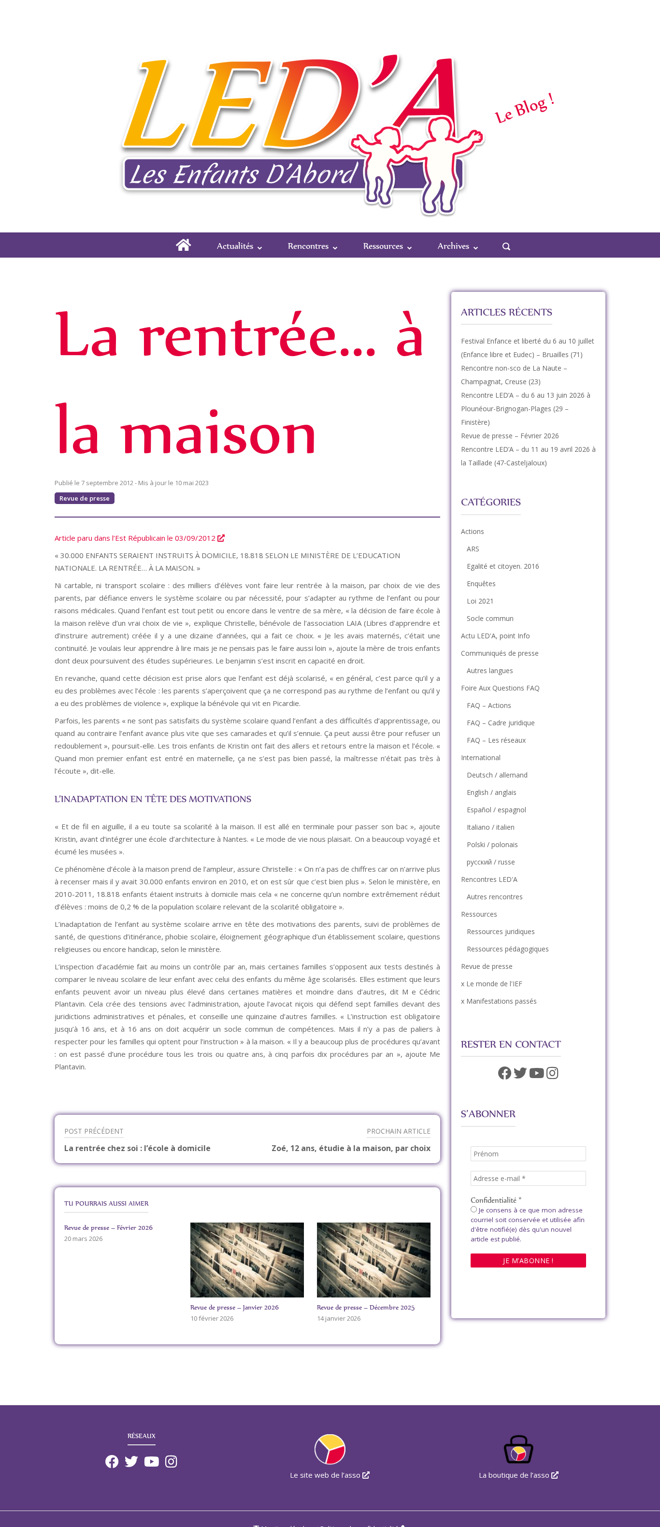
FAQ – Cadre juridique (501, 722)
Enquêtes (481, 583)
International (481, 757)
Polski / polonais (492, 844)
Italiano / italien (491, 827)
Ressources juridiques (501, 931)
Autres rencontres (495, 896)
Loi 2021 (480, 600)
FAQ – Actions (489, 705)
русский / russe (491, 861)
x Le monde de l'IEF (491, 983)
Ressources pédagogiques (508, 948)
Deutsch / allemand (497, 774)
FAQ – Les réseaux (496, 740)
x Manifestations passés (499, 1001)
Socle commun (490, 618)
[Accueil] (299, 110)
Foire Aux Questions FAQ (500, 687)
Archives (453, 246)
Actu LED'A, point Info (495, 635)
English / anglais (492, 792)
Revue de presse (84, 498)
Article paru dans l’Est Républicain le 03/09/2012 (136, 538)
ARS (473, 548)
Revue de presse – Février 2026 (510, 435)
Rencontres (308, 246)
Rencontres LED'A (489, 879)
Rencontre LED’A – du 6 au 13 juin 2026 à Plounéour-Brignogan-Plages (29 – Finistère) (525, 408)
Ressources (383, 246)
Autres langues (490, 670)
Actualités (235, 246)
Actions (472, 531)
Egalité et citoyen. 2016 (503, 566)
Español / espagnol (496, 809)
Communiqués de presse (500, 653)
